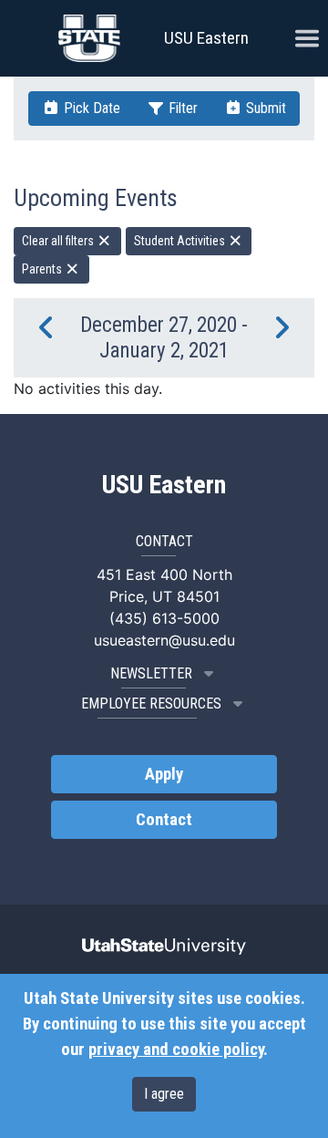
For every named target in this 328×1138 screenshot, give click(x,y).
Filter (181, 108)
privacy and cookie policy (175, 1050)
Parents (43, 269)
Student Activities (181, 240)
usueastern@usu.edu (164, 640)
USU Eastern (206, 37)
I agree (164, 1093)
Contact (164, 820)
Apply (164, 774)
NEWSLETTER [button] (151, 673)
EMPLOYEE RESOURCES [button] (151, 703)
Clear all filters (59, 240)
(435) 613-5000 (164, 618)
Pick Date (90, 108)
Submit (264, 108)
